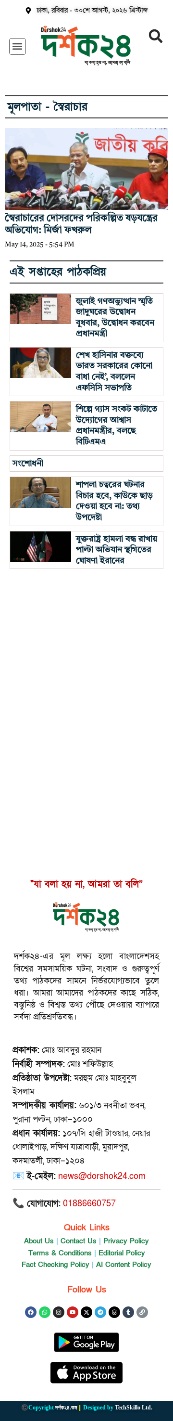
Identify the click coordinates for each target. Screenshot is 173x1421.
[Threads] (114, 1312)
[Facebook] (31, 1312)
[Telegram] (100, 1312)
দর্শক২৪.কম (66, 1407)
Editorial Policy (122, 1253)
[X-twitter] (86, 1312)
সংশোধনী (27, 463)
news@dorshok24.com (102, 1176)
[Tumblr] (128, 1312)
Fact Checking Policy (55, 1264)
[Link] (142, 1312)
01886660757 (89, 1203)
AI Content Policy (123, 1264)
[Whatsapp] (44, 1312)
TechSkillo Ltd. (133, 1407)
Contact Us (79, 1241)
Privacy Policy (126, 1241)
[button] (17, 46)
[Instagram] (58, 1312)
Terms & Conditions (60, 1253)
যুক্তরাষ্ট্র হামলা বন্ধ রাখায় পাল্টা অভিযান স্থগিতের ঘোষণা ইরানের (116, 550)
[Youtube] (72, 1312)
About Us (39, 1241)
